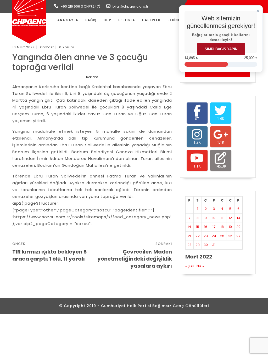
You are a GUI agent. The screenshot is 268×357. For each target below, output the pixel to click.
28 (189, 244)
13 (238, 217)
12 (230, 217)
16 (205, 226)
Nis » (200, 266)
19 (230, 226)
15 (197, 226)
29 (198, 244)
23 (206, 235)
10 (213, 217)
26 (230, 235)
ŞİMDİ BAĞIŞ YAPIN (221, 49)
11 (222, 217)
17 (214, 226)
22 (198, 235)
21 (189, 235)
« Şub (189, 266)
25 (222, 235)
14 (189, 226)
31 (213, 244)
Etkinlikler (178, 20)
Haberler (151, 20)
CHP (107, 20)
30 (206, 244)
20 (238, 226)
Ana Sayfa (67, 20)
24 (214, 235)
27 (238, 235)
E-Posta (126, 20)
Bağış (90, 20)
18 (222, 226)
